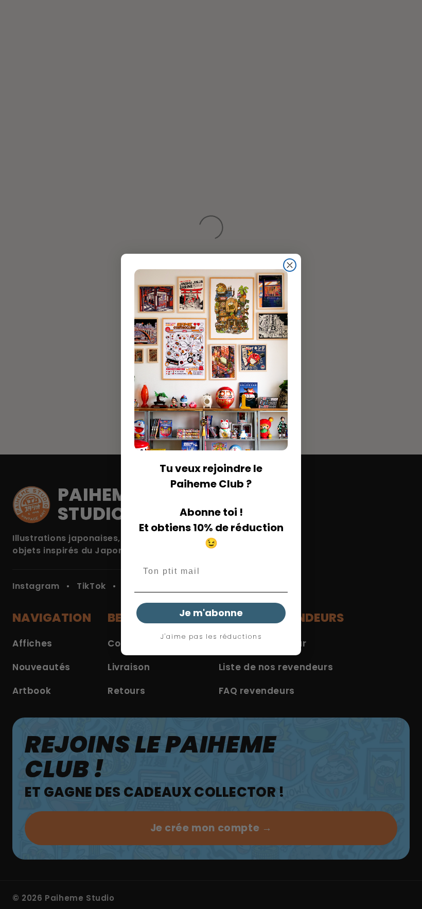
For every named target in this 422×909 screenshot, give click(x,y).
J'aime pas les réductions (211, 637)
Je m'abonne (211, 612)
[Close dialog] (290, 265)
